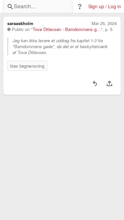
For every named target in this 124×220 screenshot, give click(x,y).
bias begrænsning (27, 66)
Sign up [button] (96, 6)
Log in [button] (114, 6)
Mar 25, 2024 (104, 23)
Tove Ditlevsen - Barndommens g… (67, 29)
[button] (79, 6)
